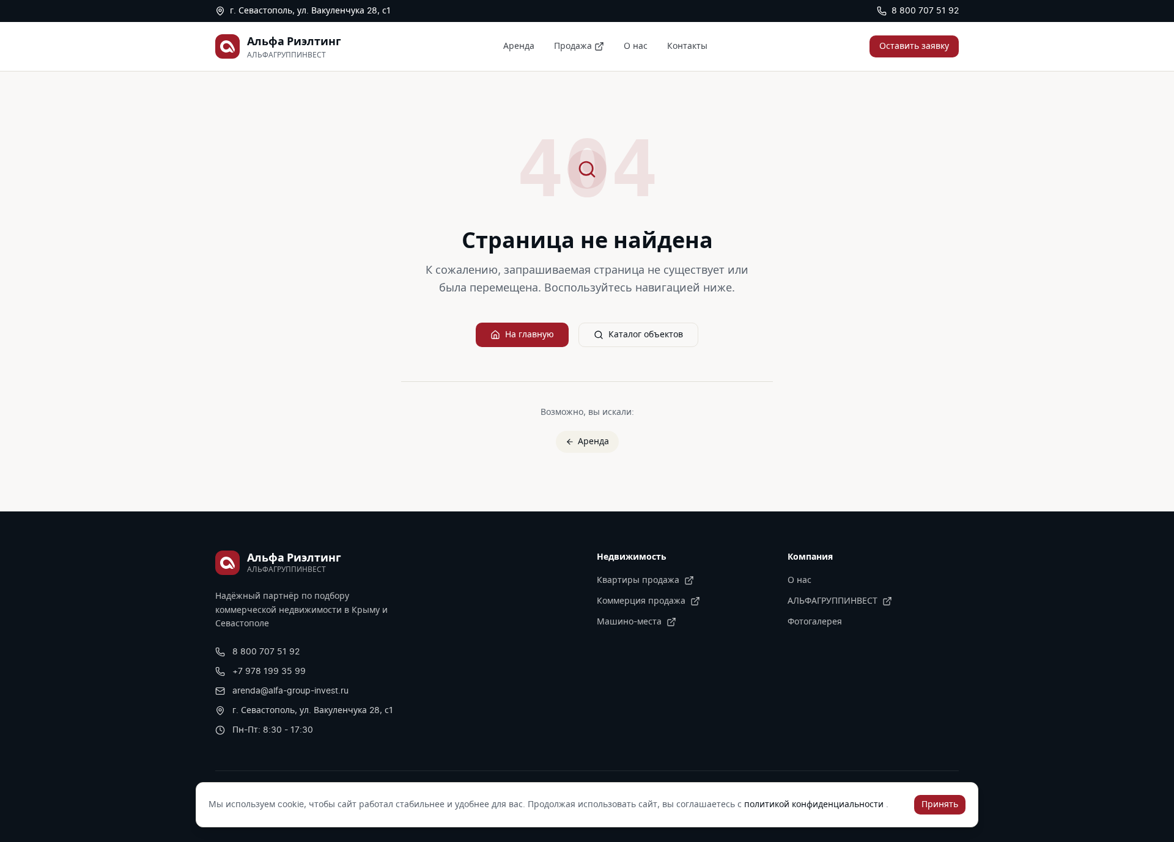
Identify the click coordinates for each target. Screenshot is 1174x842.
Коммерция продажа (641, 601)
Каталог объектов (645, 335)
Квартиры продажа (638, 580)
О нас (636, 46)
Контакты (687, 46)
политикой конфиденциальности (815, 804)
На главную (529, 335)
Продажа (573, 46)
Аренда (518, 46)
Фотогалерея (815, 622)
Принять (939, 804)
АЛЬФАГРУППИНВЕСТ (832, 601)
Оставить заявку (914, 46)
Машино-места (629, 622)
